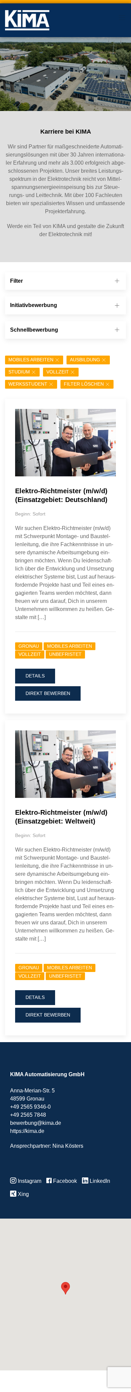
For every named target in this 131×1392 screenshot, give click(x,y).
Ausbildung (85, 359)
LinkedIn (99, 1181)
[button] (65, 1288)
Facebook (64, 1181)
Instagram (28, 1181)
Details (35, 675)
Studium (19, 371)
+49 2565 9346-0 (30, 1107)
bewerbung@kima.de (35, 1123)
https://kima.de (27, 1131)
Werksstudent (27, 384)
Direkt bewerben (48, 693)
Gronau (28, 646)
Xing (22, 1194)
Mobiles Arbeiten (30, 359)
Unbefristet (65, 654)
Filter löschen (84, 384)
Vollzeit (57, 371)
